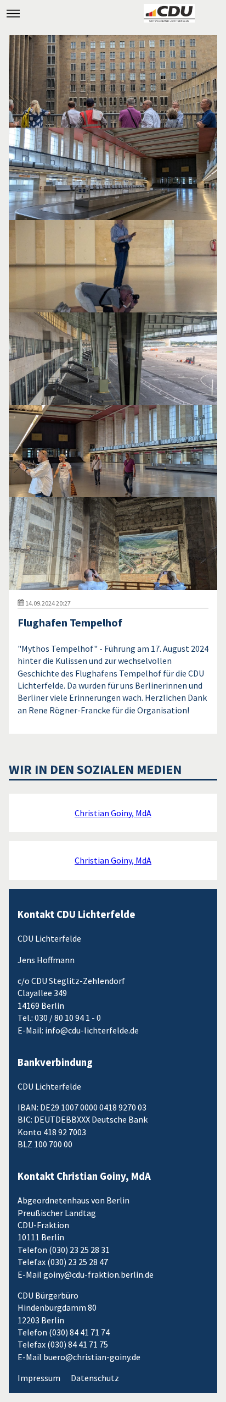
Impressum (39, 1377)
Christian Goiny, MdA (113, 812)
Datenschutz (95, 1377)
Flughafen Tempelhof (70, 622)
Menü (13, 13)
